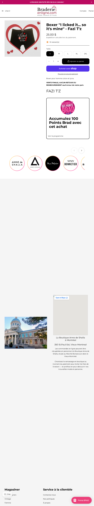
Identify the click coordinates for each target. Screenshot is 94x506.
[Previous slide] (74, 150)
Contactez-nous (49, 495)
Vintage (8, 499)
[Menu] (2, 11)
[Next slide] (81, 150)
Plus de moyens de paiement (68, 74)
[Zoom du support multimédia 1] (23, 38)
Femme (8, 503)
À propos (46, 503)
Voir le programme (55, 136)
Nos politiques (49, 499)
